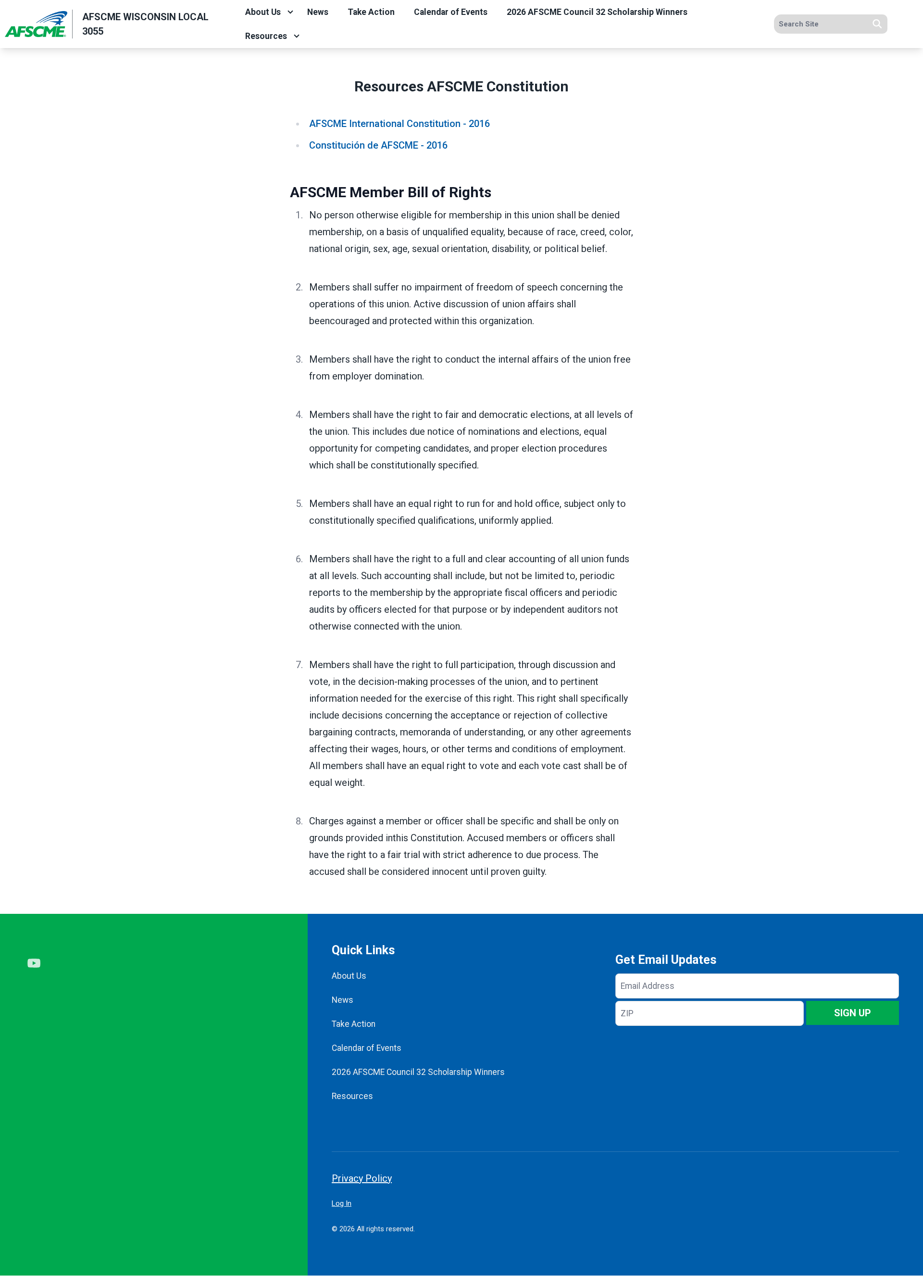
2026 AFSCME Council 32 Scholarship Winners (597, 12)
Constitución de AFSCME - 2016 (378, 145)
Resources (266, 36)
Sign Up (852, 1013)
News (317, 12)
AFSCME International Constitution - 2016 (399, 123)
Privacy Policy (362, 1178)
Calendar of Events (450, 12)
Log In (341, 1203)
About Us (263, 12)
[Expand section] (290, 12)
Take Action (371, 12)
